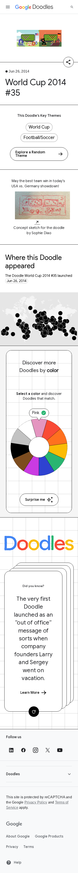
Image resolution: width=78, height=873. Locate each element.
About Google (18, 836)
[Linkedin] (11, 750)
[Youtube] (60, 750)
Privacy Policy (35, 802)
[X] (47, 750)
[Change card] (34, 711)
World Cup (39, 127)
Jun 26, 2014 (16, 281)
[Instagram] (35, 750)
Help (17, 862)
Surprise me (35, 499)
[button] (39, 774)
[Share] (68, 62)
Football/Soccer (39, 137)
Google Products (49, 836)
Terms (28, 847)
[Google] (14, 824)
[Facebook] (23, 750)
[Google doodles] (34, 7)
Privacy (12, 847)
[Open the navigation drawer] (8, 7)
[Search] (72, 7)
